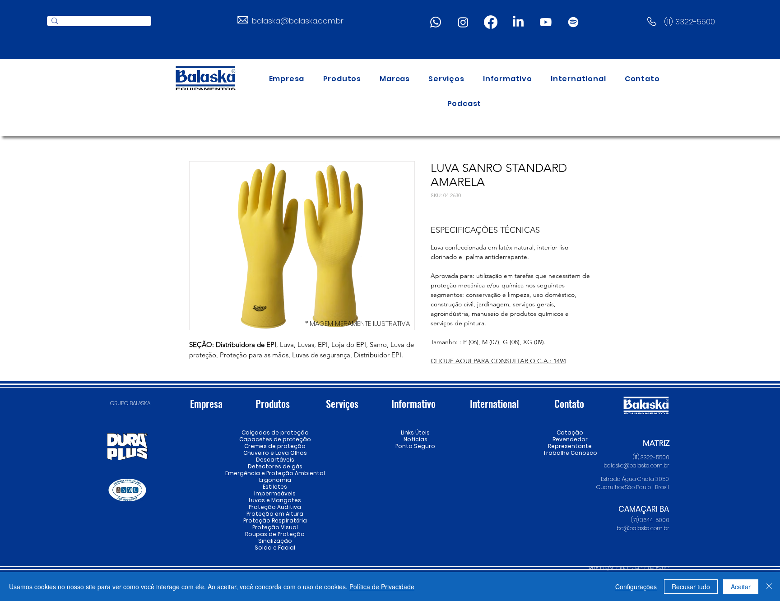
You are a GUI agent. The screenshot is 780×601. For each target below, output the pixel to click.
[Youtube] (545, 22)
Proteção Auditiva (275, 507)
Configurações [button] (636, 586)
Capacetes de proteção (275, 439)
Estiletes (275, 486)
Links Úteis (415, 432)
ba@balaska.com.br (643, 528)
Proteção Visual (275, 527)
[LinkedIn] (518, 22)
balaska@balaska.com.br (298, 20)
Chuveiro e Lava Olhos (275, 452)
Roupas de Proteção (275, 534)
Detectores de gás (275, 466)
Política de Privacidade (381, 586)
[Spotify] (573, 22)
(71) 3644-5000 (650, 520)
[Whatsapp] (435, 22)
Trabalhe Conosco (570, 452)
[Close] (769, 586)
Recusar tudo (691, 586)
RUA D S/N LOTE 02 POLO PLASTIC (629, 568)
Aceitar (741, 586)
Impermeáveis (275, 493)
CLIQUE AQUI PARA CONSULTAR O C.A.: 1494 (498, 361)
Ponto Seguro (415, 446)
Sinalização (275, 540)
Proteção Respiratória (275, 520)
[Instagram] (463, 22)
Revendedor (570, 439)
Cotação (570, 432)
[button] (342, 78)
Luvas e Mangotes (275, 500)
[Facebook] (490, 22)
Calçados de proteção (275, 432)
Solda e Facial (275, 547)
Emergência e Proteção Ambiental (275, 473)
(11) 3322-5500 (689, 21)
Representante (570, 446)
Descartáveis (275, 459)
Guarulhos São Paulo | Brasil (632, 487)
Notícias (415, 439)
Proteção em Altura (275, 513)
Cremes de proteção (275, 446)
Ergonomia (275, 479)
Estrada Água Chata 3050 (635, 479)
